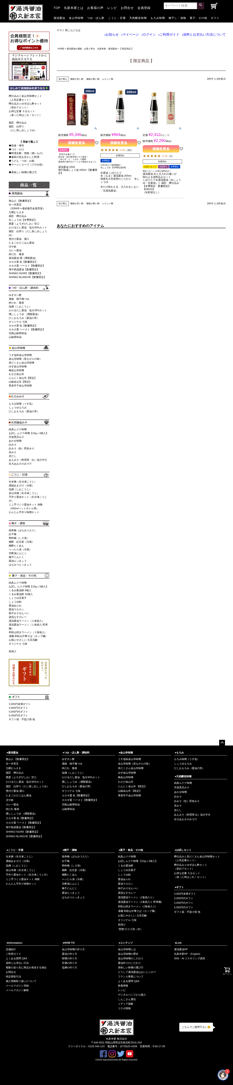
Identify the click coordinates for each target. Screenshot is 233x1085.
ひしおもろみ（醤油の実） (24, 317)
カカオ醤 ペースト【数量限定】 (27, 265)
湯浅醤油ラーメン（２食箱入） (26, 620)
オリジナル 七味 (18, 321)
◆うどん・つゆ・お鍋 (21, 160)
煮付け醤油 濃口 (19, 238)
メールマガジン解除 (17, 990)
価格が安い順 (76, 79)
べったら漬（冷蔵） (20, 549)
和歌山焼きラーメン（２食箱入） (28, 632)
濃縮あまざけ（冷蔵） (21, 485)
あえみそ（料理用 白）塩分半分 (28, 459)
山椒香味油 (15, 337)
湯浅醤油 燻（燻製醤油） (23, 258)
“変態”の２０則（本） (130, 929)
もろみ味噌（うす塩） (21, 403)
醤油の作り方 (69, 953)
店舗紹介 (11, 949)
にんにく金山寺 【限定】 (132, 786)
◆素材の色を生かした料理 (24, 157)
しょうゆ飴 (15, 601)
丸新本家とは (74, 6)
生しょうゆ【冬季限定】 (23, 219)
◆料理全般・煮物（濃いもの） (26, 153)
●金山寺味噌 (126, 752)
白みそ (12, 444)
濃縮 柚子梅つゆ (19, 298)
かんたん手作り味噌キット (24, 512)
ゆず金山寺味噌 (18, 366)
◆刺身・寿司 (16, 145)
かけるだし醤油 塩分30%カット (28, 227)
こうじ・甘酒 (117, 17)
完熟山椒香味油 (18, 333)
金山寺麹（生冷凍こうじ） (24, 493)
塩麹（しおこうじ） (20, 306)
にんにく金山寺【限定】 (23, 377)
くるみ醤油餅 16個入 (21, 594)
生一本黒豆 (12, 763)
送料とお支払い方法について (204, 34)
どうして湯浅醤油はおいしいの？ (137, 972)
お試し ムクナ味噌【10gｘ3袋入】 (28, 433)
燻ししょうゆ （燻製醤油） (24, 314)
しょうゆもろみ (18, 407)
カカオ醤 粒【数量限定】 (23, 261)
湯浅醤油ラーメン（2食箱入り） (136, 897)
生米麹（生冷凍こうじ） (23, 481)
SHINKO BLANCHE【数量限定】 (27, 277)
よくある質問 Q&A (16, 958)
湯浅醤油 (59, 17)
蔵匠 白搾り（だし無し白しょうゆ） (27, 786)
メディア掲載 (125, 1003)
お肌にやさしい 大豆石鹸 (23, 639)
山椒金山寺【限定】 (20, 381)
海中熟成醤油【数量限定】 (24, 269)
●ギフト (179, 887)
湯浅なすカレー (18, 617)
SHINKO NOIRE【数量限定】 (25, 273)
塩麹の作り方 (69, 967)
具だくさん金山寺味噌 (21, 362)
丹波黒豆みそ (16, 436)
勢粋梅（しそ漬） (19, 538)
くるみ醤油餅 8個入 (20, 590)
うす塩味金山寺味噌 (20, 355)
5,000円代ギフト (18, 715)
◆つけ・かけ (16, 149)
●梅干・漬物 (70, 849)
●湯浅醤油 (12, 752)
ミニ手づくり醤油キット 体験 (23, 879)
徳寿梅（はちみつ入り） (23, 530)
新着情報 (123, 985)
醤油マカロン (16, 609)
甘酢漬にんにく (18, 553)
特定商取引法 (13, 976)
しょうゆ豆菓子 (18, 597)
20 (129, 150)
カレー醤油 (15, 250)
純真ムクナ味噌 (18, 429)
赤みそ (12, 452)
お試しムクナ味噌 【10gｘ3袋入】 (138, 861)
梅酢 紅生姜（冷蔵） (21, 541)
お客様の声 (95, 6)
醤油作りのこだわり (129, 962)
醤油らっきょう (18, 560)
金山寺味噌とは (127, 949)
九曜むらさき (16, 212)
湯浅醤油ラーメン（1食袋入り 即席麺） (140, 901)
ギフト (215, 17)
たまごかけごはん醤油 (21, 242)
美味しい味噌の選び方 (130, 967)
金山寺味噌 (76, 17)
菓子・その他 (198, 17)
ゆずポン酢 (15, 295)
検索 (200, 6)
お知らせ (112, 34)
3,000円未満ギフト (20, 704)
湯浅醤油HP (181, 949)
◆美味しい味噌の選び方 (23, 172)
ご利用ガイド (169, 34)
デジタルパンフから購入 (132, 994)
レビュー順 (107, 79)
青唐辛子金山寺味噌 (20, 385)
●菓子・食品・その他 (131, 849)
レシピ (112, 6)
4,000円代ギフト (18, 711)
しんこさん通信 (127, 999)
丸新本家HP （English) (187, 953)
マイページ (131, 34)
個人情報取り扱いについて (21, 981)
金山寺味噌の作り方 (73, 949)
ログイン (149, 34)
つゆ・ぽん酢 (95, 17)
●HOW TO (69, 942)
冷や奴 (12, 246)
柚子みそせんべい (19, 613)
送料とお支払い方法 (17, 962)
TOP (57, 6)
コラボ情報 (124, 1008)
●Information (14, 942)
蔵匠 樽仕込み (18, 122)
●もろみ (179, 752)
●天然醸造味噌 (183, 776)
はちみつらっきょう (20, 564)
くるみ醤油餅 (125, 865)
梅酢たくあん (16, 545)
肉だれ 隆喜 (16, 254)
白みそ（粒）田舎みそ (21, 448)
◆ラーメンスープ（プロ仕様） (26, 164)
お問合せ (127, 6)
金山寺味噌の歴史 (128, 953)
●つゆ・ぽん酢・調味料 (76, 752)
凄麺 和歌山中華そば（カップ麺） (28, 636)
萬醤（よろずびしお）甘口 (24, 223)
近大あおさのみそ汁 (20, 463)
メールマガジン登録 (17, 985)
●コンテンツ (126, 942)
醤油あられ (15, 605)
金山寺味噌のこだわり (130, 958)
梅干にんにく (16, 557)
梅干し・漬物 (177, 17)
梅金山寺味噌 (16, 370)
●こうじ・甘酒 (15, 849)
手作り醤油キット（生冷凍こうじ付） (27, 874)
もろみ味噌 (157, 17)
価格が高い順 (92, 79)
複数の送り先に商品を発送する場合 (26, 967)
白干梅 (12, 534)
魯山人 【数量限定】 (20, 200)
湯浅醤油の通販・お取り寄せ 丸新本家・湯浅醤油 (92, 48)
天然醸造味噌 (138, 17)
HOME (61, 48)
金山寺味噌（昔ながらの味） (25, 358)
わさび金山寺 (16, 374)
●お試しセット (183, 849)
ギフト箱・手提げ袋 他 (22, 719)
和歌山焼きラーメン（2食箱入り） (138, 906)
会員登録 (144, 6)
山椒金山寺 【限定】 (130, 790)
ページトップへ (222, 743)
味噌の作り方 (69, 958)
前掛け (12, 651)
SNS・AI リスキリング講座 (189, 958)
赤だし (12, 456)
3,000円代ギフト (18, 707)
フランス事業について (130, 976)
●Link (178, 942)
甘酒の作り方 (69, 962)
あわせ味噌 (15, 440)
